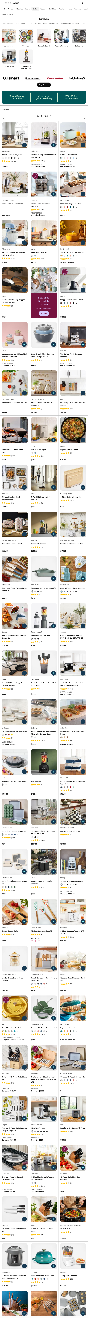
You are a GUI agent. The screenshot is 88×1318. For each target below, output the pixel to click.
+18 (18, 158)
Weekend (77, 9)
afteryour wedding (71, 97)
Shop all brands (44, 85)
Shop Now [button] (43, 313)
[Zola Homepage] (13, 3)
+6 (76, 884)
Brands (27, 9)
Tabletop (43, 9)
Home (70, 9)
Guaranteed (44, 97)
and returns (17, 97)
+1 (76, 207)
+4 (47, 1279)
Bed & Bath (52, 9)
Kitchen (35, 9)
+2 (17, 834)
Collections (19, 9)
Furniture (62, 9)
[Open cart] (82, 3)
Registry (4, 14)
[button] (25, 145)
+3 (76, 303)
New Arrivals (8, 9)
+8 (76, 158)
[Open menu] (5, 3)
